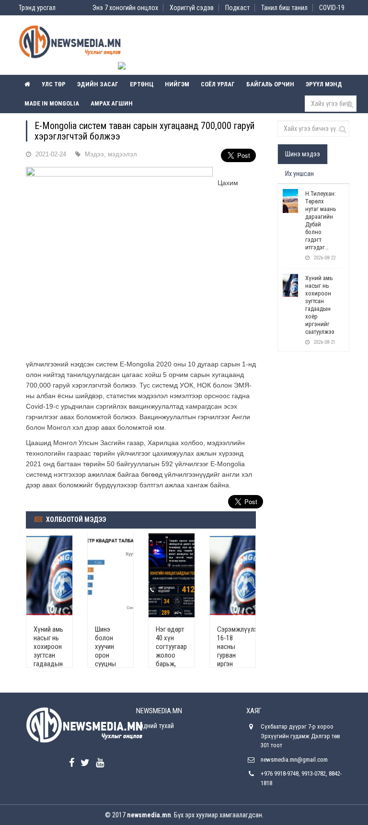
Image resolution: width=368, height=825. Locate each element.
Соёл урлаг (218, 84)
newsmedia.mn (149, 815)
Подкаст (237, 8)
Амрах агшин (112, 103)
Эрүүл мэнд (324, 84)
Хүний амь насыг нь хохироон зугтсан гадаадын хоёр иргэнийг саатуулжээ (51, 659)
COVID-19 (332, 8)
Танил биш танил (284, 8)
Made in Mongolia (51, 103)
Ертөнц (141, 84)
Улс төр (54, 84)
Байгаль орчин (270, 84)
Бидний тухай (155, 726)
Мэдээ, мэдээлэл (111, 154)
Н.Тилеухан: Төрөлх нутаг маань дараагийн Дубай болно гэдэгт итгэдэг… (320, 220)
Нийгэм (177, 84)
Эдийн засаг (97, 84)
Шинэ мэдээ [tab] (302, 154)
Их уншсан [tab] (299, 173)
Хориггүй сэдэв (192, 8)
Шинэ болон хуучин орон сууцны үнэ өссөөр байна (105, 659)
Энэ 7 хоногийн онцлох (125, 8)
